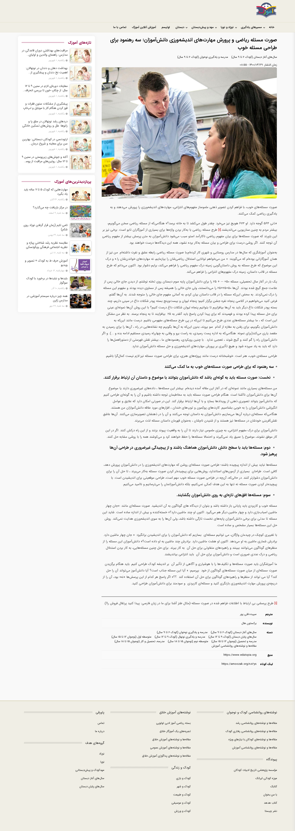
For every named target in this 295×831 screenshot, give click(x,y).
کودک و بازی (183, 778)
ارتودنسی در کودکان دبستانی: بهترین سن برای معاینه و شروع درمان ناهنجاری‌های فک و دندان (45, 141)
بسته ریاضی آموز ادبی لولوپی (173, 723)
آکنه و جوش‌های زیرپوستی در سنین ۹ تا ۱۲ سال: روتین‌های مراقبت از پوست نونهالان (45, 159)
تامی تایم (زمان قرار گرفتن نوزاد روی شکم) (46, 227)
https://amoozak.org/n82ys (239, 664)
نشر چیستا (271, 811)
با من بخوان (270, 794)
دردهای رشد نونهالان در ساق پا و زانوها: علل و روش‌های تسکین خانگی (45, 123)
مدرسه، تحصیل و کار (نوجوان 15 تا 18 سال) (139, 641)
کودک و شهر (184, 786)
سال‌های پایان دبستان (91, 786)
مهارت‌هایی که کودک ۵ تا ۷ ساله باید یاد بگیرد (46, 191)
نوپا (102, 762)
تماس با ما (119, 27)
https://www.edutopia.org (240, 655)
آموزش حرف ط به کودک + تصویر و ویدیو (46, 263)
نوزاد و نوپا (227, 27)
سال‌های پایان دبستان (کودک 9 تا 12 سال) (232, 637)
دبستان (179, 27)
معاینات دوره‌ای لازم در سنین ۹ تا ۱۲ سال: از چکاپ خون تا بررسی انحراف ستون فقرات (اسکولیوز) (46, 88)
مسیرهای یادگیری (251, 27)
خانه (271, 27)
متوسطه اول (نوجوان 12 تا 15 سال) (131, 637)
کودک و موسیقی (181, 803)
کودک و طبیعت (182, 794)
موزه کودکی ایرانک (266, 778)
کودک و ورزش (182, 811)
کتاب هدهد (270, 803)
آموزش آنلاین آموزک (144, 27)
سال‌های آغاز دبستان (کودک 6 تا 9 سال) (254, 57)
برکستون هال (249, 623)
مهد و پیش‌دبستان (202, 27)
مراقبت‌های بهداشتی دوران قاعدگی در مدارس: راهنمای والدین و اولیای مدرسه (45, 52)
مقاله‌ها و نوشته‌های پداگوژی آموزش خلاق (166, 756)
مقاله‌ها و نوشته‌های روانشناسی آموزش (234, 646)
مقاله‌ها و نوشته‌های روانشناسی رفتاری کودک (251, 731)
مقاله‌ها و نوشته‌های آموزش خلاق (171, 739)
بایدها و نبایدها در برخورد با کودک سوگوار (47, 280)
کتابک (273, 786)
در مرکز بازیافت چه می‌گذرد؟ (50, 207)
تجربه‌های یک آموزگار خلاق (175, 731)
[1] (219, 229)
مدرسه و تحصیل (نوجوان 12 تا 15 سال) (234, 641)
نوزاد (101, 753)
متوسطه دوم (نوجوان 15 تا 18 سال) (188, 641)
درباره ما (99, 731)
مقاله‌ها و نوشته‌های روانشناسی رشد (256, 723)
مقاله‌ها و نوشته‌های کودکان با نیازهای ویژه (252, 739)
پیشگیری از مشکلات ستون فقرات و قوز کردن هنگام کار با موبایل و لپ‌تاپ (45, 106)
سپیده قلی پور (248, 614)
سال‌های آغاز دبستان (92, 778)
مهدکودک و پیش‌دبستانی (89, 770)
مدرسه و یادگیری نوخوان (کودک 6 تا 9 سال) (202, 57)
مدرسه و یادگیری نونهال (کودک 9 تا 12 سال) (180, 637)
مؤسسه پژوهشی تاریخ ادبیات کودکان (255, 770)
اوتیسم (166, 27)
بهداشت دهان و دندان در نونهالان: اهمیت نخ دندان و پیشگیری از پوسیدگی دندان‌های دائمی (47, 70)
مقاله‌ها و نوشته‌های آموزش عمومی (170, 747)
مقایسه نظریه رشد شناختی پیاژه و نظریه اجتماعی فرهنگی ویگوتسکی (47, 245)
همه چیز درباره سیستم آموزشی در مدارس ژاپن (47, 298)
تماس (101, 723)
